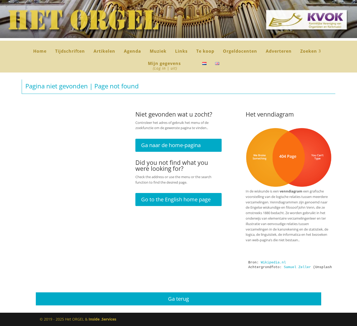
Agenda (132, 51)
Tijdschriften (70, 51)
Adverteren (279, 51)
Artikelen (104, 51)
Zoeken (310, 51)
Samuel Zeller (297, 267)
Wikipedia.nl (273, 262)
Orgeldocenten (240, 51)
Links (181, 51)
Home (40, 51)
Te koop (205, 51)
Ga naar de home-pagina (171, 145)
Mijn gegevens (164, 66)
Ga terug (178, 298)
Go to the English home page (176, 199)
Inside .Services (102, 319)
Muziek (158, 51)
